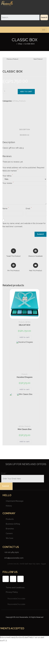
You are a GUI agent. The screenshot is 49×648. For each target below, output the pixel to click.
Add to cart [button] (25, 337)
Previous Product (12, 59)
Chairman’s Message (14, 501)
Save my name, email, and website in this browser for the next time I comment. (24, 225)
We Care (9, 538)
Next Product (38, 59)
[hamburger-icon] (43, 30)
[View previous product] (4, 59)
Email (29, 208)
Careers (9, 533)
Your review (8, 183)
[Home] (15, 44)
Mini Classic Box (24, 429)
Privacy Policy (12, 592)
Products (22, 101)
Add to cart (26, 91)
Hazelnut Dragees (24, 377)
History (9, 506)
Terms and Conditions (15, 588)
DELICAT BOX (24, 325)
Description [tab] (24, 129)
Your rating (8, 176)
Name (6, 208)
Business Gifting (13, 524)
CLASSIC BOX (29, 44)
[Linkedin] (20, 579)
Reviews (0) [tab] (24, 135)
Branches (10, 529)
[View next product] (45, 59)
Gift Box (15, 101)
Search (44, 17)
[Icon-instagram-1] (13, 579)
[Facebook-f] (6, 579)
